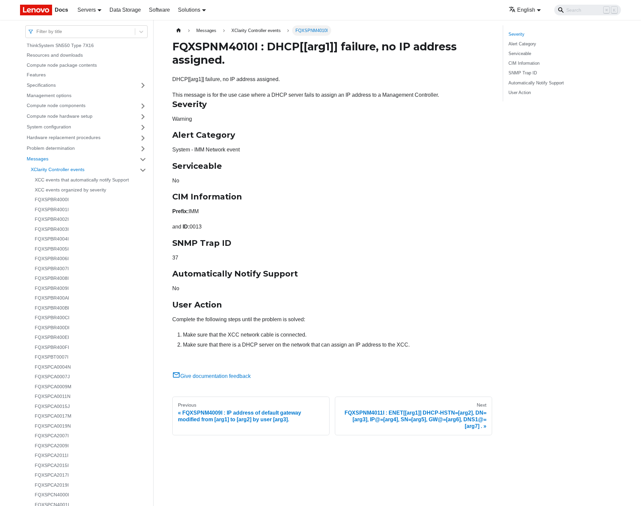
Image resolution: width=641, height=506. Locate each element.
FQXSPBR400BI (52, 308)
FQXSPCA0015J (52, 406)
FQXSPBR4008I (52, 278)
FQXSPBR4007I (52, 268)
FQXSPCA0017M (53, 416)
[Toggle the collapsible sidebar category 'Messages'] (143, 159)
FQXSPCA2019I (52, 485)
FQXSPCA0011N (52, 396)
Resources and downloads (55, 55)
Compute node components (56, 105)
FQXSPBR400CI (52, 318)
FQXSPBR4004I (52, 239)
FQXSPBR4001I (52, 209)
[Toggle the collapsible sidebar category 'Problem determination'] (143, 148)
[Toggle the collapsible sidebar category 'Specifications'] (143, 85)
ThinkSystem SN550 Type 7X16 (60, 45)
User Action (519, 92)
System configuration (49, 127)
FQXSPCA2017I (52, 475)
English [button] (526, 10)
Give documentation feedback (215, 376)
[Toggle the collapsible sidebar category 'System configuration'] (143, 127)
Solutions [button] (189, 10)
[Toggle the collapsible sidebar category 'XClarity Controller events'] (143, 170)
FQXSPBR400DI (52, 327)
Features (36, 75)
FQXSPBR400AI (52, 298)
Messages (37, 159)
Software (159, 10)
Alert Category (522, 43)
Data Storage (125, 10)
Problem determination (51, 148)
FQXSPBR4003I (52, 229)
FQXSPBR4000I (52, 199)
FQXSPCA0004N (53, 367)
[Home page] (178, 30)
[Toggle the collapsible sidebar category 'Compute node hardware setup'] (143, 116)
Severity (516, 34)
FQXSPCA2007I (52, 436)
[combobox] (37, 31)
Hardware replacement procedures (63, 137)
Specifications (41, 85)
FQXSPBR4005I (52, 248)
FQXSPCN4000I (52, 495)
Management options (49, 95)
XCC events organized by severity (70, 189)
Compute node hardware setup (59, 116)
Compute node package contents (62, 65)
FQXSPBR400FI (52, 347)
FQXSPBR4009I (52, 288)
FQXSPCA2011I (51, 455)
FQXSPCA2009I (52, 445)
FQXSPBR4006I (52, 259)
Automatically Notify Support (536, 82)
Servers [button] (86, 10)
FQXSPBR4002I (52, 219)
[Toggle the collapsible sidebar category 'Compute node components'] (143, 106)
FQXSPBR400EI (52, 337)
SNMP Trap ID (522, 72)
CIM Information (524, 63)
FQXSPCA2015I (52, 465)
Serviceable (519, 53)
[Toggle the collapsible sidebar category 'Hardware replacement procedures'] (143, 138)
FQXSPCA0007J (52, 377)
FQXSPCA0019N (53, 426)
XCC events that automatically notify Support (82, 180)
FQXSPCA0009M (53, 386)
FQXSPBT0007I (51, 357)
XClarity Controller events (57, 169)
